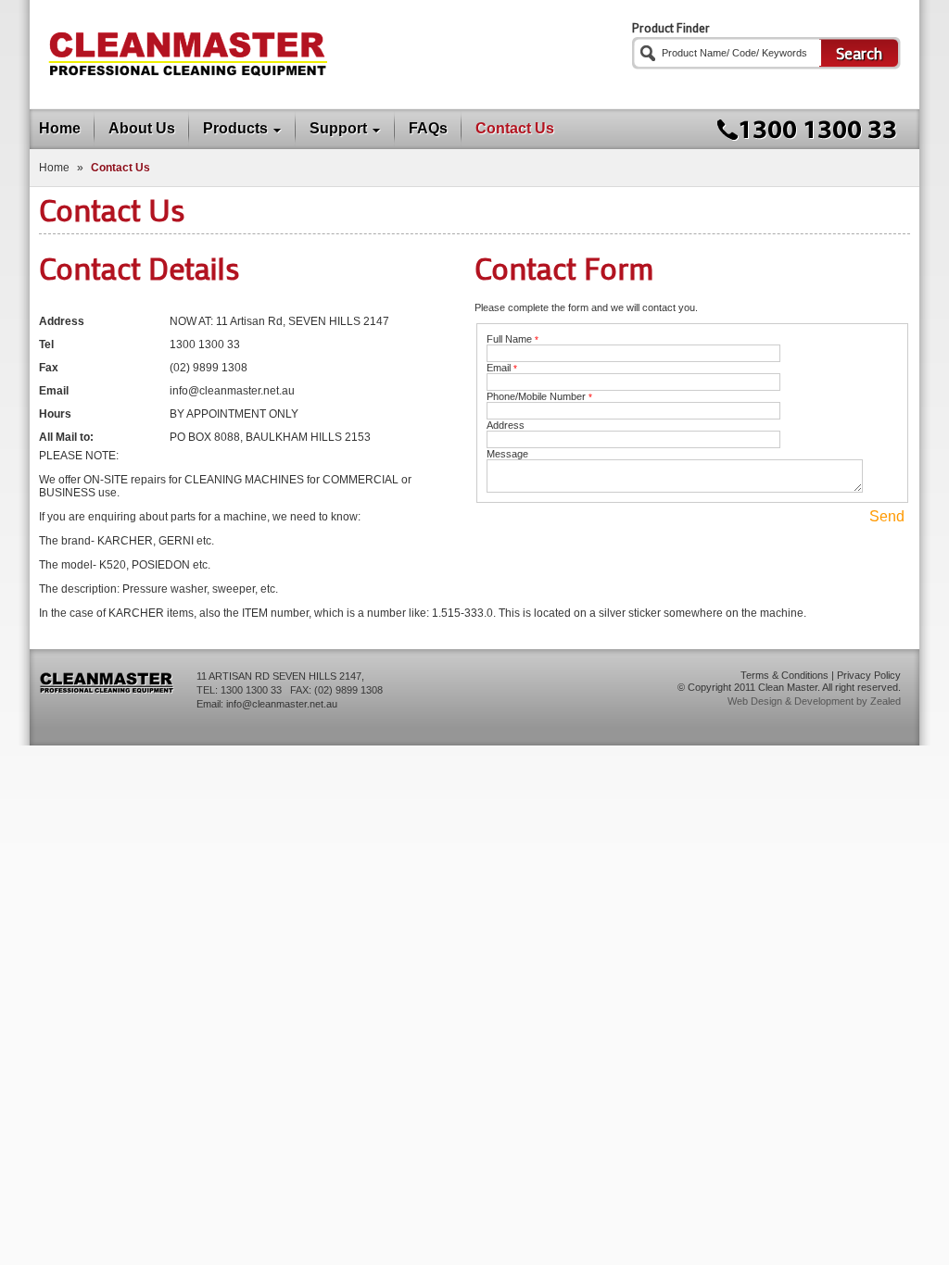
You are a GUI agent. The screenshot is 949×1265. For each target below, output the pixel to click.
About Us (141, 128)
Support (338, 128)
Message (507, 453)
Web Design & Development (791, 701)
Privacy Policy (869, 675)
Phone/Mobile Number (539, 396)
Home (60, 128)
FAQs (428, 128)
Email (502, 367)
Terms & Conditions (784, 675)
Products (235, 128)
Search (859, 53)
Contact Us (514, 128)
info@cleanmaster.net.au (281, 703)
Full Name (512, 338)
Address (506, 425)
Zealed (885, 701)
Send (887, 516)
